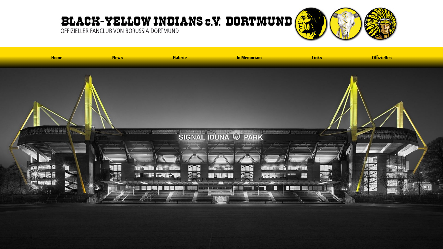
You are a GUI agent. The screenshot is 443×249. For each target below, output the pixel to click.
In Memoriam (249, 58)
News (117, 58)
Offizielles (382, 58)
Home (56, 58)
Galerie (180, 58)
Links (317, 58)
